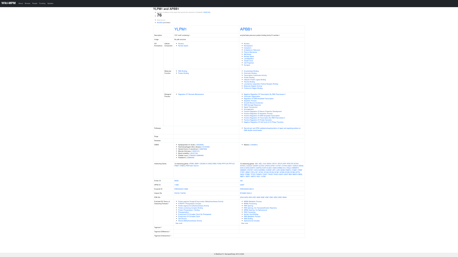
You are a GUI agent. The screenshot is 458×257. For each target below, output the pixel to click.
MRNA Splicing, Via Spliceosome (255, 210)
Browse (27, 3)
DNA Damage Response (252, 105)
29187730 (193, 153)
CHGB (209, 163)
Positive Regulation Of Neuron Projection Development (263, 111)
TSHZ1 (265, 174)
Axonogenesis (249, 109)
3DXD (276, 197)
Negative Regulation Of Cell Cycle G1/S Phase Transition (264, 122)
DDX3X (295, 166)
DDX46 (301, 166)
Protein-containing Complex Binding (190, 208)
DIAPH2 (259, 168)
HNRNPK (243, 170)
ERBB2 (280, 168)
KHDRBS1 (262, 170)
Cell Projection (249, 63)
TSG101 (196, 166)
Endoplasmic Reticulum (252, 50)
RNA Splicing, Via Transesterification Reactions (260, 208)
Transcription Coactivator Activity (255, 75)
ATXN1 (296, 163)
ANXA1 (269, 163)
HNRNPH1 (295, 168)
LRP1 (274, 170)
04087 (242, 185)
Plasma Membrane (250, 52)
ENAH (275, 168)
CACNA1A (203, 163)
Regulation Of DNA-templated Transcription (259, 98)
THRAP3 (259, 174)
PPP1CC (232, 163)
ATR (291, 163)
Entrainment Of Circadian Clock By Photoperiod (194, 214)
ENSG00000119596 (181, 189)
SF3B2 (282, 172)
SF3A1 (261, 172)
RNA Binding (182, 71)
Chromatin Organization (252, 96)
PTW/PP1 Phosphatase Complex (189, 203)
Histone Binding (249, 82)
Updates (50, 3)
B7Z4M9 (243, 193)
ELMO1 (269, 168)
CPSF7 (272, 166)
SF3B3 (287, 172)
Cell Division (182, 218)
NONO (283, 170)
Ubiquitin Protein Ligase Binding (255, 79)
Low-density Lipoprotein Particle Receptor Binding (261, 84)
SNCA (242, 174)
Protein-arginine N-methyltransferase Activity (193, 206)
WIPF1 (248, 176)
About (20, 3)
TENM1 (247, 174)
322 (241, 180)
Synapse (247, 65)
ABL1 (261, 163)
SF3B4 (292, 172)
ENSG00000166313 (247, 189)
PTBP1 (242, 172)
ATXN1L (243, 166)
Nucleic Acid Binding (251, 214)
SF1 (256, 172)
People (34, 3)
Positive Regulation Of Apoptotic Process (258, 113)
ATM (288, 163)
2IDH (250, 197)
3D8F (267, 197)
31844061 (253, 144)
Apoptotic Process (250, 100)
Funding (42, 3)
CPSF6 (267, 166)
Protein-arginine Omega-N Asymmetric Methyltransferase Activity (200, 201)
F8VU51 (177, 193)
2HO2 (246, 197)
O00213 (249, 193)
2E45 (242, 197)
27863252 (192, 155)
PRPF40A (189, 166)
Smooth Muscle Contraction (253, 103)
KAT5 (256, 170)
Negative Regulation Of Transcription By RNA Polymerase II (264, 94)
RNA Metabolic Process (252, 216)
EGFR (264, 168)
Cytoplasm (247, 48)
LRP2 (278, 170)
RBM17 (248, 172)
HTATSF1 (250, 170)
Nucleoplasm (248, 45)
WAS (290, 174)
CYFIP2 (284, 166)
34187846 (205, 147)
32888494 (199, 155)
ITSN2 (219, 163)
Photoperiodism (183, 212)
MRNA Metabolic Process (253, 201)
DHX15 (242, 168)
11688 (176, 185)
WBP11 (242, 176)
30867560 (203, 149)
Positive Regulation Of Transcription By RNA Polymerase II (264, 118)
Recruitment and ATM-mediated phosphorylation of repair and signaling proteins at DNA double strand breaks (272, 129)
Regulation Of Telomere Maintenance (191, 94)
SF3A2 (266, 172)
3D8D (258, 197)
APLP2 (280, 163)
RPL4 (253, 172)
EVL (284, 168)
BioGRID (160, 22)
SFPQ (298, 172)
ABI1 (256, 163)
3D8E (263, 197)
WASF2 (295, 174)
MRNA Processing (250, 203)
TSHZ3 (275, 174)
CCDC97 (249, 166)
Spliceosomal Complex (252, 221)
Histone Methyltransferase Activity (190, 221)
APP (284, 163)
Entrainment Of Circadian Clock (189, 216)
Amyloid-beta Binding (251, 71)
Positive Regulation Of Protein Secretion (258, 120)
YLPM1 (180, 29)
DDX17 (290, 166)
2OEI (254, 197)
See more (179, 223)
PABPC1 (289, 170)
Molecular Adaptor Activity (253, 86)
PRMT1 (177, 166)
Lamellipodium (249, 58)
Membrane (247, 54)
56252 (176, 180)
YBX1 (258, 176)
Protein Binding (183, 73)
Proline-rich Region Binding (253, 88)
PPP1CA (225, 163)
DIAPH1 (253, 168)
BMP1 (197, 163)
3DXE (280, 197)
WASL (300, 174)
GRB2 (214, 163)
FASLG (288, 168)
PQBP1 (294, 170)
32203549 (199, 144)
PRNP (300, 170)
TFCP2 (253, 174)
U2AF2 (281, 174)
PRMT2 (182, 166)
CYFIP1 (278, 166)
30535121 (195, 151)
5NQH (284, 197)
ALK (264, 163)
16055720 (206, 12)
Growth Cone (248, 60)
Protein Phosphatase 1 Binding (189, 210)
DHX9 (247, 168)
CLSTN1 (261, 166)
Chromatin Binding (250, 73)
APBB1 (246, 29)
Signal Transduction (251, 107)
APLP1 (274, 163)
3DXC (271, 197)
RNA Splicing (248, 206)
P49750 (183, 193)
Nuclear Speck (183, 45)
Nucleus (181, 43)
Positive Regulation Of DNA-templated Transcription (262, 115)
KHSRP (269, 170)
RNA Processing (249, 212)
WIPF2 (253, 176)
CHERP (255, 166)
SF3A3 (271, 172)
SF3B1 (277, 172)
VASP (286, 174)
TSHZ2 (270, 174)
